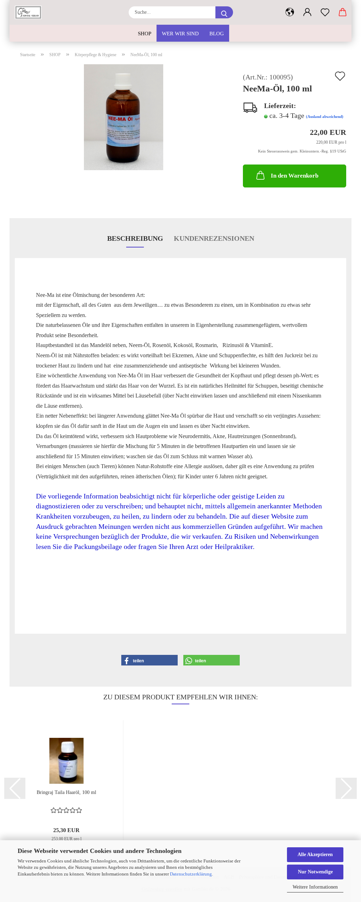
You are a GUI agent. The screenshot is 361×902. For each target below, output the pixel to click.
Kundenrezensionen (214, 238)
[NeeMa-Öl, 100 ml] (123, 116)
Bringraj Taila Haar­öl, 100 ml (66, 792)
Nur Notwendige (315, 871)
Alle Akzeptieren (315, 854)
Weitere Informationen (315, 887)
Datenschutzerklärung (191, 874)
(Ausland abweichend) (324, 116)
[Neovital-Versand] (31, 12)
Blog (216, 33)
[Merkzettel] (325, 12)
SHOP (144, 33)
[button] (290, 12)
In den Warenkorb (294, 175)
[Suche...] (224, 12)
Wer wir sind (180, 33)
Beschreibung (135, 238)
